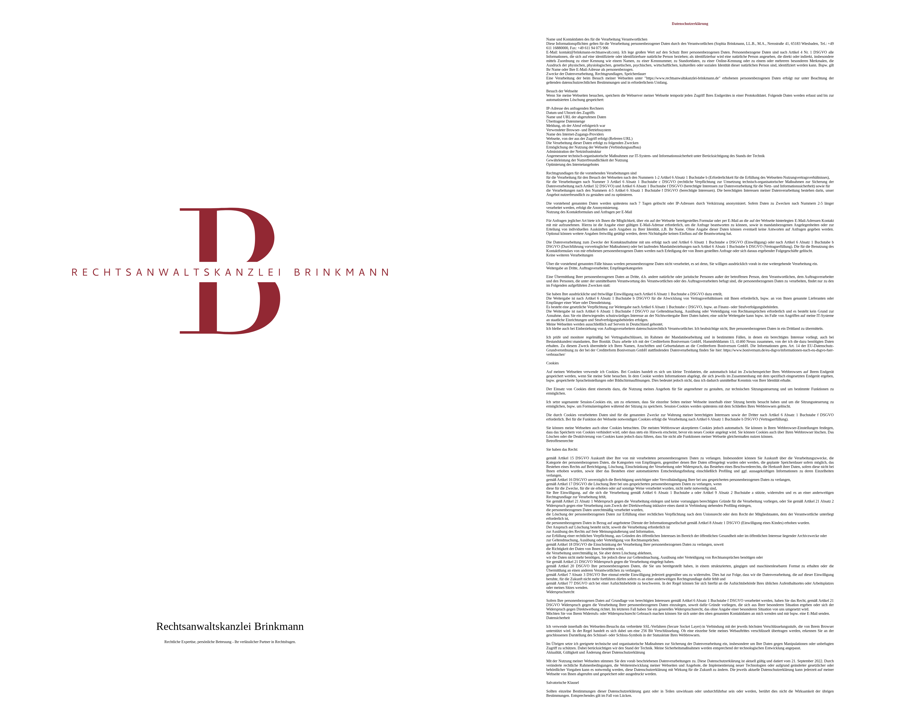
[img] (230, 358)
